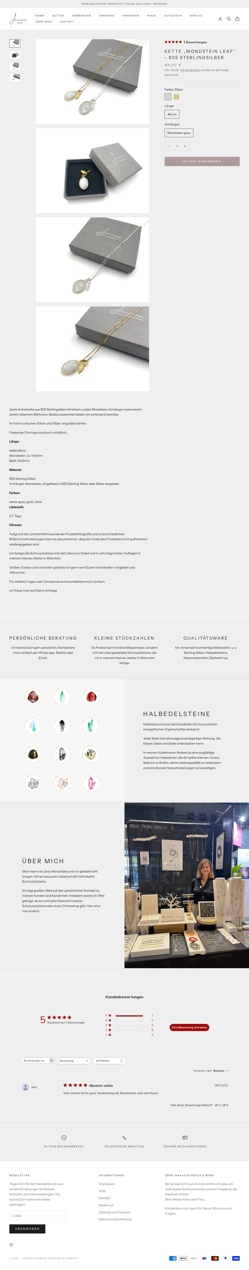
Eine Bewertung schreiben (189, 1027)
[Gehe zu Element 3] (14, 66)
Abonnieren (27, 1229)
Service (196, 15)
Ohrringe (107, 15)
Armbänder (81, 15)
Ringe (152, 15)
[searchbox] (34, 1061)
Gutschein (173, 15)
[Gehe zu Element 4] (14, 78)
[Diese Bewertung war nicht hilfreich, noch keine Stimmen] (224, 1105)
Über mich (44, 21)
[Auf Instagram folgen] (11, 1245)
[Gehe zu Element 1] (14, 43)
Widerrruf (106, 1205)
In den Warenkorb (202, 161)
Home (40, 15)
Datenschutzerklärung (115, 1219)
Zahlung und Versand (114, 1212)
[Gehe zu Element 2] (14, 55)
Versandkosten (190, 70)
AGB (102, 1191)
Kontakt (67, 21)
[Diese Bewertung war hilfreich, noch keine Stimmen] (216, 1105)
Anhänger (130, 15)
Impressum (107, 1184)
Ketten (58, 15)
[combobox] (74, 1060)
